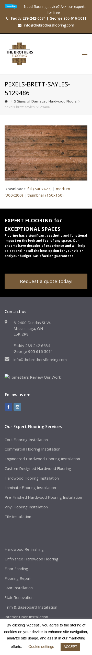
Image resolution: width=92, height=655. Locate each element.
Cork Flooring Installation (26, 439)
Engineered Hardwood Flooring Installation (42, 458)
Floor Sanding (16, 568)
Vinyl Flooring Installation (26, 506)
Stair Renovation (19, 597)
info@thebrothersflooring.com (40, 359)
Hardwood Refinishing (24, 549)
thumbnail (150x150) (45, 195)
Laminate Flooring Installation (30, 487)
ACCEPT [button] (70, 647)
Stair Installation (19, 587)
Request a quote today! (46, 281)
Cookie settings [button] (41, 646)
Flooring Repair (18, 578)
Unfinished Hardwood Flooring (31, 558)
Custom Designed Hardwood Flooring (38, 468)
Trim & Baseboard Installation (31, 607)
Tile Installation (18, 516)
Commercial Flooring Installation (32, 449)
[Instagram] (17, 407)
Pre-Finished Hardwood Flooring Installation (43, 497)
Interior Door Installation (26, 616)
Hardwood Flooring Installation (32, 478)
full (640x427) (39, 188)
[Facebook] (8, 407)
